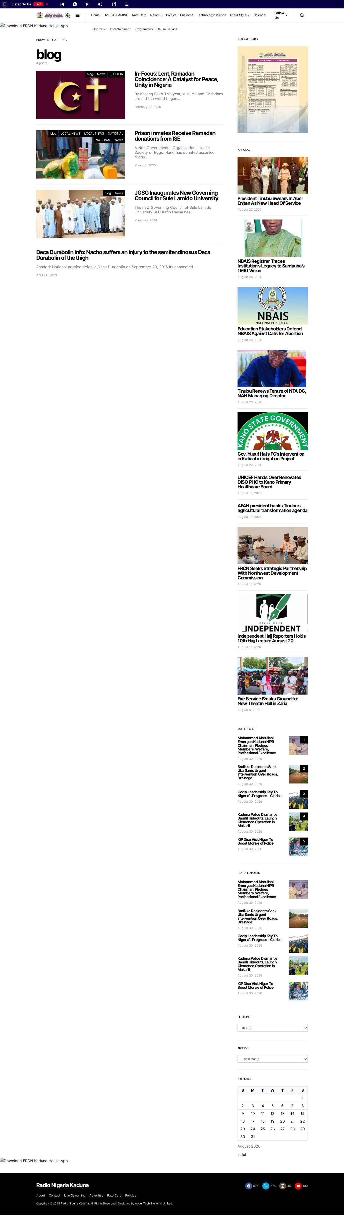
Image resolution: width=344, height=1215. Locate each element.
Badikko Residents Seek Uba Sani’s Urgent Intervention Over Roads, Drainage (258, 772)
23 (242, 1129)
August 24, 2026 (250, 277)
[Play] (75, 4)
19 (272, 1121)
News (154, 15)
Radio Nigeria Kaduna (75, 1203)
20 (282, 1121)
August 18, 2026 (250, 493)
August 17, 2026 (249, 584)
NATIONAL (115, 133)
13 (283, 1113)
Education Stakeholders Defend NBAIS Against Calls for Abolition (270, 331)
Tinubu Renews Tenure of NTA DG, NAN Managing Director (272, 393)
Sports (97, 29)
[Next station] (62, 4)
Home (95, 15)
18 (263, 1121)
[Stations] (126, 4)
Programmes (144, 29)
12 (272, 1113)
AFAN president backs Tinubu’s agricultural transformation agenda (272, 508)
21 (292, 1121)
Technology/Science (211, 15)
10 (253, 1113)
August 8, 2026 (249, 710)
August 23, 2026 (250, 402)
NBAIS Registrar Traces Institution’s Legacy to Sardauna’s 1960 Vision (271, 265)
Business (186, 15)
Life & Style (238, 15)
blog (90, 74)
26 (272, 1129)
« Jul (242, 1154)
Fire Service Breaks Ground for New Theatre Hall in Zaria (268, 701)
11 (262, 1113)
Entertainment (120, 29)
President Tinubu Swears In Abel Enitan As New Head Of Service (270, 201)
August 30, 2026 (250, 759)
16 (243, 1121)
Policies (130, 1195)
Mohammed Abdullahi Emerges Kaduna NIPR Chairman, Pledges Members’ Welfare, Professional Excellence (257, 745)
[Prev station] (87, 4)
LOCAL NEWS (70, 133)
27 (282, 1129)
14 (292, 1113)
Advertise (96, 1195)
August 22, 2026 (250, 465)
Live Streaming (75, 1195)
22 (302, 1121)
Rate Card (139, 15)
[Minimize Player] (336, 4)
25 (262, 1129)
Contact (54, 1195)
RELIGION (116, 74)
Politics (171, 15)
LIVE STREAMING (115, 15)
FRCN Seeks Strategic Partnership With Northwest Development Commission (272, 573)
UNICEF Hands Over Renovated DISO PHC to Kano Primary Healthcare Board (269, 482)
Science (259, 15)
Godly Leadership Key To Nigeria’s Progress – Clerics (259, 794)
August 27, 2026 (249, 209)
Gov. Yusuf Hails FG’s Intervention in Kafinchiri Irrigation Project (271, 456)
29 (302, 1129)
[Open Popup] (114, 4)
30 (242, 1136)
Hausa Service (167, 29)
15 (302, 1113)
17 (253, 1121)
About (40, 1195)
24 (252, 1129)
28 (292, 1129)
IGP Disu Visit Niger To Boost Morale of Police (256, 841)
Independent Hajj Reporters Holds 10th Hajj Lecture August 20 (272, 638)
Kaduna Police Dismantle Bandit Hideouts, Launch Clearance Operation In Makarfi (257, 820)
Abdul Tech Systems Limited (153, 1203)
